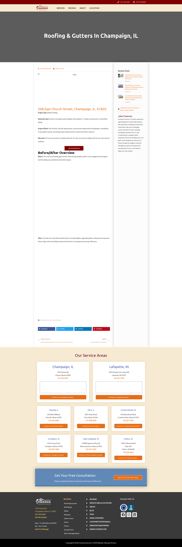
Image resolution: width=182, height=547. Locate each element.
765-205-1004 (53, 449)
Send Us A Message (42, 529)
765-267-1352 (119, 378)
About (83, 8)
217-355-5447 (63, 378)
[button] (46, 329)
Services (61, 8)
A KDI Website (98, 543)
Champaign (124, 108)
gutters (52, 320)
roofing (58, 320)
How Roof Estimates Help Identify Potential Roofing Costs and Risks (133, 97)
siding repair (129, 110)
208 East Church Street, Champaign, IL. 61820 (72, 109)
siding (122, 110)
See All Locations (41, 517)
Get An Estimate (74, 148)
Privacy (113, 543)
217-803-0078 (91, 420)
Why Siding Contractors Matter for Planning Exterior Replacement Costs (134, 87)
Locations (94, 8)
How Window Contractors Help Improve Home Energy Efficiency (134, 76)
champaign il (44, 320)
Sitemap (107, 543)
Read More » (128, 81)
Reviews (72, 8)
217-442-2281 (53, 420)
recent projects (133, 108)
